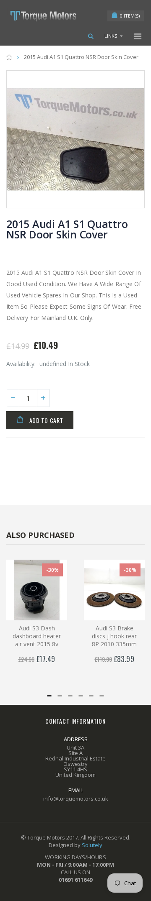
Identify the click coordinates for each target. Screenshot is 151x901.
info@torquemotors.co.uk (75, 798)
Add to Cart (46, 420)
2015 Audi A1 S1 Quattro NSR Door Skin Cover (67, 229)
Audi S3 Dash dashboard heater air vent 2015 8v (37, 636)
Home (9, 57)
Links (110, 36)
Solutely (92, 845)
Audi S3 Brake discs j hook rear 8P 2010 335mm (114, 636)
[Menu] (137, 36)
